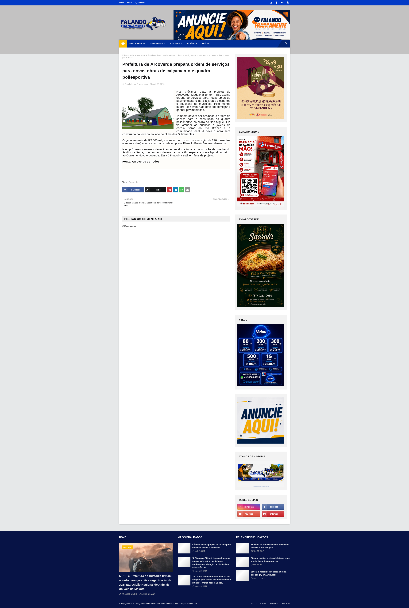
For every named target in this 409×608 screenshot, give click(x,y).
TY (198, 604)
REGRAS (274, 604)
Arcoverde (140, 55)
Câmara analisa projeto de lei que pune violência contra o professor (211, 546)
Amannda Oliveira (129, 594)
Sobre (129, 3)
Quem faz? (140, 3)
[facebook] (277, 3)
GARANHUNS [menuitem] (156, 43)
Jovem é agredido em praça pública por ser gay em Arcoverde (268, 573)
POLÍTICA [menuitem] (192, 43)
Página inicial (128, 55)
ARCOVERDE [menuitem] (135, 43)
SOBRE (263, 604)
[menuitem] (123, 44)
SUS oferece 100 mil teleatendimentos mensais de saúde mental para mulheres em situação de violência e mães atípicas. (211, 563)
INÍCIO (253, 604)
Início (121, 3)
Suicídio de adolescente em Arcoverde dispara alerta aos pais (270, 546)
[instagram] (271, 3)
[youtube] (282, 3)
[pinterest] (288, 3)
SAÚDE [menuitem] (205, 43)
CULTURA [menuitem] (175, 43)
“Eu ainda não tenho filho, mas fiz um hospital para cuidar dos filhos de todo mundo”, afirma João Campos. (211, 579)
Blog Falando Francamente (136, 84)
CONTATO (285, 604)
